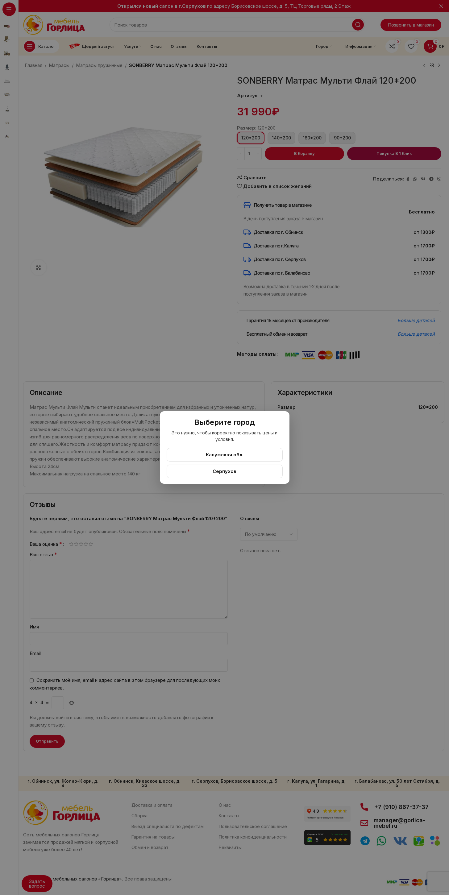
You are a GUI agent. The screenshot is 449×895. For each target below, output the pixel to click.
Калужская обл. (224, 455)
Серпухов (224, 471)
